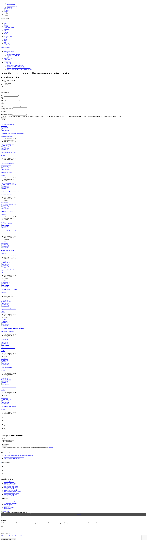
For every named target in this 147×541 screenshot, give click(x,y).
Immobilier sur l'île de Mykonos (11, 493)
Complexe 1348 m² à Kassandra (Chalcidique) (12, 133)
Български (6, 29)
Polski (5, 39)
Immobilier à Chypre (9, 58)
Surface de (3, 98)
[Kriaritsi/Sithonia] (8, 444)
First (5, 428)
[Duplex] (9, 84)
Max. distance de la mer (6, 114)
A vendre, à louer (5, 80)
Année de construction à (6, 109)
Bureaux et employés (12, 6)
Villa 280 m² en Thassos (7, 211)
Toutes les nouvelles (8, 459)
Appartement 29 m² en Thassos (9, 269)
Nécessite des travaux (109, 116)
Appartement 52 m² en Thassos (9, 289)
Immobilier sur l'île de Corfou (11, 486)
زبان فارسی (7, 37)
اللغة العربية (7, 44)
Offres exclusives (8, 504)
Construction (7, 59)
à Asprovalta (4, 233)
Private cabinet (7, 508)
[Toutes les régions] (8, 440)
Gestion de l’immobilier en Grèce (15, 65)
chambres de (4, 105)
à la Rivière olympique (6, 194)
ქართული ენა (8, 36)
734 (5, 426)
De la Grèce (10, 52)
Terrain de (3, 111)
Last (5, 429)
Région (2, 86)
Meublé (25, 116)
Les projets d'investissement (10, 503)
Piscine (43, 116)
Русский (6, 26)
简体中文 (6, 30)
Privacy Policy (50, 447)
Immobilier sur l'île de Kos (10, 495)
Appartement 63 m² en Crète (8, 309)
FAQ (8, 57)
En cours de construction (75, 116)
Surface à (3, 100)
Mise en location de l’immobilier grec (16, 66)
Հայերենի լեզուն (9, 27)
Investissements (7, 61)
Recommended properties (10, 501)
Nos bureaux (10, 7)
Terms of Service (29, 536)
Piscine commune (50, 116)
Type (2, 84)
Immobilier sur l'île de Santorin (11, 494)
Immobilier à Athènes (9, 482)
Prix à (2, 97)
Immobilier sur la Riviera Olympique (12, 491)
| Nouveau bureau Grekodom (14, 457)
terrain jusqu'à (4, 113)
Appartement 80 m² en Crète (8, 387)
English (5, 23)
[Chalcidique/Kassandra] (8, 441)
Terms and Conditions (9, 507)
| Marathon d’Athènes (12, 458)
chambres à (3, 106)
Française (6, 35)
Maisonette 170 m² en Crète (8, 348)
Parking (19, 116)
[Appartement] (9, 83)
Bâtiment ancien (87, 116)
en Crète (3, 155)
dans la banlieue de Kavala (7, 331)
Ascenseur (4, 116)
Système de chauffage (34, 116)
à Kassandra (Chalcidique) (7, 136)
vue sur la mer (12, 116)
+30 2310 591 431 (8, 8)
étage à (2, 103)
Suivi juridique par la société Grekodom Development (20, 69)
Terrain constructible (98, 116)
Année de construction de (7, 108)
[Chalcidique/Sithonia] (8, 443)
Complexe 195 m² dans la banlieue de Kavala (12, 328)
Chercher (3, 117)
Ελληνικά (6, 25)
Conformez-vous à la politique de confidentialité (12, 535)
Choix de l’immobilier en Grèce (14, 63)
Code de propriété (5, 92)
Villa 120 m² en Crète (6, 172)
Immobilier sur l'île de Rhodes (11, 487)
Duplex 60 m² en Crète (6, 367)
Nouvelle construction (62, 116)
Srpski (5, 40)
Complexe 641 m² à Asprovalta (9, 230)
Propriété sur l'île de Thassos (10, 490)
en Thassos (3, 214)
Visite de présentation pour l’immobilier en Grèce (18, 68)
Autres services (7, 62)
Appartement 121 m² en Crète (8, 406)
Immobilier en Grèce (9, 51)
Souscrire (4, 446)
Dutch (5, 33)
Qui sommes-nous (11, 4)
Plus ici (79, 514)
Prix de (2, 95)
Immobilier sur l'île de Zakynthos (12, 489)
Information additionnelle (13, 55)
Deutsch (6, 32)
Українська (6, 43)
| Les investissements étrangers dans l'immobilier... (19, 455)
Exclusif (119, 116)
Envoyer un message (8, 539)
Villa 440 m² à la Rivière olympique (10, 191)
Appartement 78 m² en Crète (8, 152)
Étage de (3, 102)
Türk (5, 42)
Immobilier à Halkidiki (9, 484)
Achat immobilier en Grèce (13, 54)
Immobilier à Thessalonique (10, 483)
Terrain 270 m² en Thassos (7, 250)
